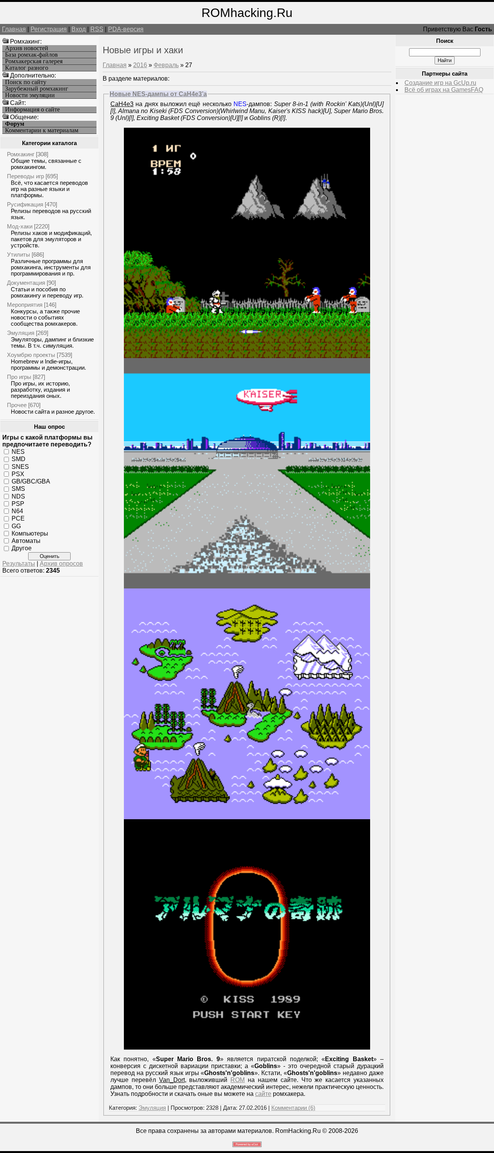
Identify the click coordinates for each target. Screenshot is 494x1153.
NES (18, 451)
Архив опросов (61, 563)
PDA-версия (126, 29)
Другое (22, 548)
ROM (237, 1080)
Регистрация (48, 29)
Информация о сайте (32, 110)
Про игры (19, 377)
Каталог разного (26, 68)
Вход (78, 29)
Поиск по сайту (25, 82)
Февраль (166, 65)
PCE (18, 518)
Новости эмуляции (30, 95)
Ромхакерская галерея (34, 61)
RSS (96, 29)
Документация (26, 282)
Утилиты (18, 254)
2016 (140, 65)
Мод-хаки (19, 226)
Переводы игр (25, 176)
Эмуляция (20, 333)
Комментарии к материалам (41, 130)
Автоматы (26, 541)
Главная (14, 29)
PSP (18, 503)
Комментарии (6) (293, 1108)
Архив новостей (26, 48)
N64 (17, 511)
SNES (20, 466)
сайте (263, 1093)
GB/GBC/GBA (31, 481)
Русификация (25, 204)
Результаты (18, 563)
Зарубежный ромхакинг (36, 89)
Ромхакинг (20, 154)
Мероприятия (24, 304)
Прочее (17, 405)
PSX (18, 474)
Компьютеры (30, 533)
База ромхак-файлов (31, 55)
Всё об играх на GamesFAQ (443, 89)
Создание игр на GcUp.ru (440, 82)
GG (16, 525)
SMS (18, 488)
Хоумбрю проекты (31, 355)
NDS (18, 496)
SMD (18, 459)
